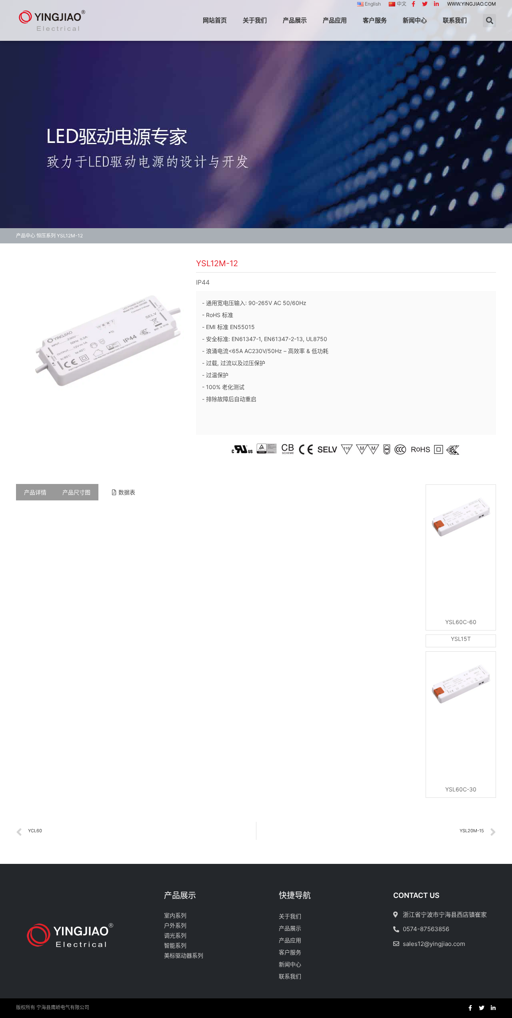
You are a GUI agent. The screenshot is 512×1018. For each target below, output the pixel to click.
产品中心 (25, 236)
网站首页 (215, 20)
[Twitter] (425, 4)
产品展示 (295, 20)
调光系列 (175, 935)
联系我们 (455, 20)
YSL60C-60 (460, 621)
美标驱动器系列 (183, 955)
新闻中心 (415, 20)
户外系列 (175, 925)
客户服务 (375, 20)
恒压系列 (46, 236)
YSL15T (461, 638)
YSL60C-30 (460, 789)
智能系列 (175, 945)
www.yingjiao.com (471, 4)
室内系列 (175, 915)
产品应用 (335, 20)
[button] (123, 492)
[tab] (35, 492)
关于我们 (255, 20)
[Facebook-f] (413, 4)
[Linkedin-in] (436, 4)
